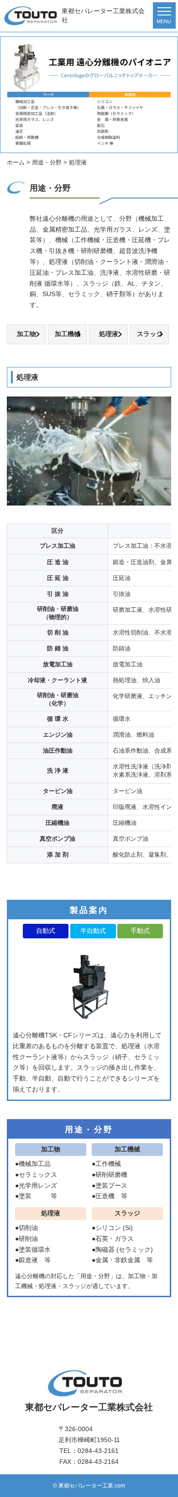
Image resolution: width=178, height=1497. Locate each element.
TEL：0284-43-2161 (89, 1450)
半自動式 (93, 930)
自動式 (45, 930)
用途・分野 (89, 1129)
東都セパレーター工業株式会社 (103, 15)
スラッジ (149, 333)
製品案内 (89, 910)
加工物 (26, 333)
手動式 (140, 930)
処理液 (108, 333)
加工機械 (67, 333)
